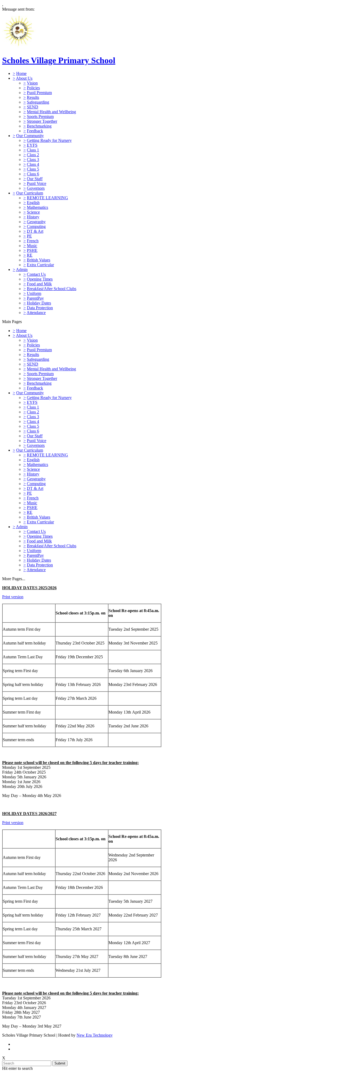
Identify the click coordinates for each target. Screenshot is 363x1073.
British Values (38, 260)
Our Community (30, 135)
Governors (36, 188)
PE (29, 236)
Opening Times (40, 279)
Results (33, 97)
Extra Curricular (40, 264)
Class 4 (33, 164)
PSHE (32, 250)
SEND (32, 107)
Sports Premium (40, 116)
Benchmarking (39, 126)
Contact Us (36, 274)
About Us (24, 78)
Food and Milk (39, 284)
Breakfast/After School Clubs (51, 288)
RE (29, 255)
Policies (33, 88)
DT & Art (35, 231)
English (33, 202)
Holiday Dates (39, 303)
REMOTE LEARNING (47, 198)
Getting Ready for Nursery (49, 140)
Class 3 (33, 159)
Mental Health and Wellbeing (51, 111)
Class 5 (33, 169)
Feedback (35, 131)
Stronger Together (42, 121)
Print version (12, 597)
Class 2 (33, 154)
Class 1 (33, 150)
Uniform (34, 293)
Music (32, 245)
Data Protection (40, 308)
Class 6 (33, 174)
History (33, 217)
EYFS (32, 145)
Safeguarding (38, 102)
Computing (36, 226)
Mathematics (37, 207)
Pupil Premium (39, 92)
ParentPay (35, 298)
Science (33, 212)
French (33, 241)
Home (21, 73)
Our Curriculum (29, 193)
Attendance (36, 312)
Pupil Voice (36, 183)
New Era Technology (95, 1035)
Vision (32, 83)
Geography (36, 221)
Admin (22, 269)
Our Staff (35, 178)
